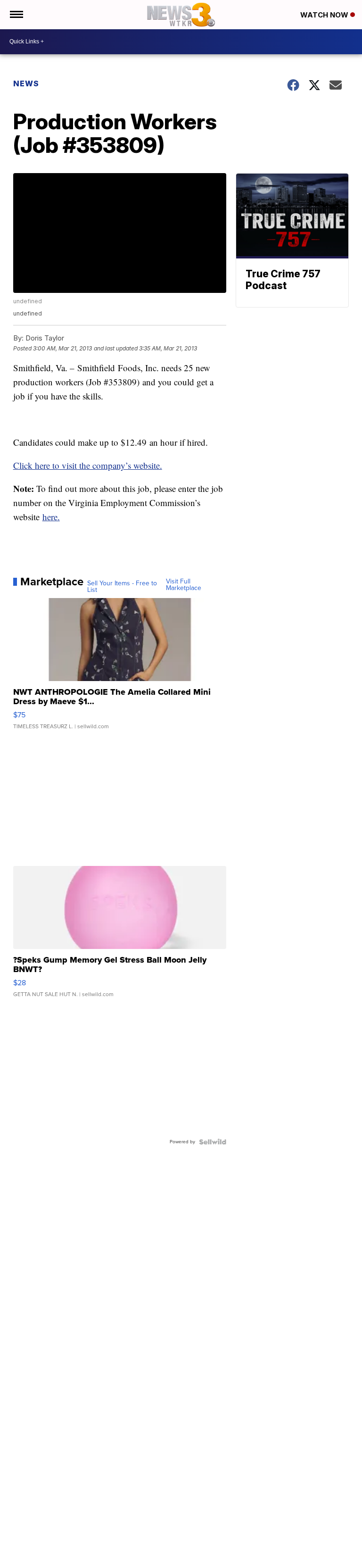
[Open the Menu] (16, 14)
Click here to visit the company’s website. (87, 465)
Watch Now (325, 14)
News (26, 83)
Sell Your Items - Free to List (122, 586)
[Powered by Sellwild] (212, 1142)
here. (51, 517)
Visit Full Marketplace (183, 584)
